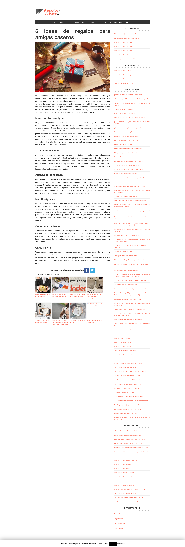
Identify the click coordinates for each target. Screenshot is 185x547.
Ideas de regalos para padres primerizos (126, 334)
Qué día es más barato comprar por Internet (126, 388)
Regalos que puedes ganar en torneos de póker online (130, 502)
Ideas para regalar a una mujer (123, 50)
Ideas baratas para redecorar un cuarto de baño (128, 319)
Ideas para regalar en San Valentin (124, 472)
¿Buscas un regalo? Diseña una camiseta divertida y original (131, 99)
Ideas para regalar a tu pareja (122, 342)
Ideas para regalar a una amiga (123, 42)
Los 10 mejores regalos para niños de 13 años (127, 375)
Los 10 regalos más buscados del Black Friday (127, 380)
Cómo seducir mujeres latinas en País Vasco (127, 34)
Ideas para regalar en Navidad (123, 464)
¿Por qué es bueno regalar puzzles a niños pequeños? (130, 117)
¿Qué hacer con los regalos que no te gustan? (127, 128)
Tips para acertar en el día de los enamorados (127, 409)
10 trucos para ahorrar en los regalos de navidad (128, 443)
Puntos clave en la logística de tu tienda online (127, 384)
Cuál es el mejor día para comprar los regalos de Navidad (131, 452)
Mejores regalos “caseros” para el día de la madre (128, 59)
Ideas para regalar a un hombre (123, 79)
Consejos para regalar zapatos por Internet (126, 38)
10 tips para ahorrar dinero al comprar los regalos (128, 161)
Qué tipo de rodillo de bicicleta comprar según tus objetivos (131, 401)
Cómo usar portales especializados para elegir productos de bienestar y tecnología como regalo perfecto (132, 275)
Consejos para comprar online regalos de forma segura (130, 289)
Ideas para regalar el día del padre (124, 83)
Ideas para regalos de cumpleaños (124, 485)
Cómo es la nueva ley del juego (123, 251)
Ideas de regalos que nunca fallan (124, 456)
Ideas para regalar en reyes (122, 468)
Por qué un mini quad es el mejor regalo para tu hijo (129, 497)
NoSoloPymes (119, 514)
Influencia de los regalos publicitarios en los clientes (129, 359)
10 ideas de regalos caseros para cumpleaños (127, 435)
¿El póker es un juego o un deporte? (124, 113)
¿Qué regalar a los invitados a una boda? (126, 431)
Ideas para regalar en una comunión (124, 481)
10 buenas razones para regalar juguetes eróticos (128, 132)
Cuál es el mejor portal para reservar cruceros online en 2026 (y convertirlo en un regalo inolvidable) (132, 294)
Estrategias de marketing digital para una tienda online (130, 309)
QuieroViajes (118, 528)
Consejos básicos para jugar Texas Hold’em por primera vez (131, 280)
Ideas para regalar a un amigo (123, 75)
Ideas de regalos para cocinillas (123, 330)
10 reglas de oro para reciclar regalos (125, 157)
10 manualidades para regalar (123, 144)
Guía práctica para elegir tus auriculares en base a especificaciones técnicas (60, 322)
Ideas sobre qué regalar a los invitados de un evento (129, 489)
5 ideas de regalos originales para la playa (126, 165)
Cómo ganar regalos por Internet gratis (125, 256)
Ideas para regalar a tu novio (122, 70)
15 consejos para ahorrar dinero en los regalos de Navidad (131, 447)
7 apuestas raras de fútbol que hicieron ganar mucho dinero (131, 178)
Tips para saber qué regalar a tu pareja (125, 413)
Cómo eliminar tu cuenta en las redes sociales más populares (77, 296)
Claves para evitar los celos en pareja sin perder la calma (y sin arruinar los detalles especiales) (132, 224)
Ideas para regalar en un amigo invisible (42, 295)
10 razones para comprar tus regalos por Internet (128, 148)
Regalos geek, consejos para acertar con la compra (129, 405)
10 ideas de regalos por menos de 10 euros (126, 140)
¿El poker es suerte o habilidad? (123, 109)
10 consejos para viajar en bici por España (126, 136)
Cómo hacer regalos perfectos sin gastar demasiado (129, 260)
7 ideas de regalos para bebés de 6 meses (42, 321)
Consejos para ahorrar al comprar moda (125, 284)
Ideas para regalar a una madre (123, 46)
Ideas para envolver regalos (122, 338)
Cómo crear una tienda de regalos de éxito (126, 235)
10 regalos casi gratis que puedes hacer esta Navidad (129, 439)
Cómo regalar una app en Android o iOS (94, 321)
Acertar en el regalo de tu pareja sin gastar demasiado (94, 296)
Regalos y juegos (49, 11)
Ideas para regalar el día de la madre (125, 55)
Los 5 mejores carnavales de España (125, 493)
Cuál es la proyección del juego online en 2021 (128, 299)
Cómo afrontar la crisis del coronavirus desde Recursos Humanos (59, 296)
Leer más (121, 544)
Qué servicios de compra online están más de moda (129, 396)
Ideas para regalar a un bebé (122, 346)
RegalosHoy (118, 518)
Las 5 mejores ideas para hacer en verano (126, 367)
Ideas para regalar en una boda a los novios (127, 355)
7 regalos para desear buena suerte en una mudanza (129, 186)
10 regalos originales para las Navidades (126, 153)
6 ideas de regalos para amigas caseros (125, 173)
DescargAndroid (119, 523)
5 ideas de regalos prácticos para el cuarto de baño (129, 169)
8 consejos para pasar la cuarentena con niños (127, 196)
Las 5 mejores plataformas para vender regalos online (130, 371)
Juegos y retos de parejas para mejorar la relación (128, 363)
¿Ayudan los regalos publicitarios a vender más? (128, 95)
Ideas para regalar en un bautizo (77, 321)
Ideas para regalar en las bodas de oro (125, 460)
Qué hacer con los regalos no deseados (125, 392)
